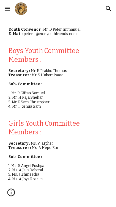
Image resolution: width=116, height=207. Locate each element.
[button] (7, 8)
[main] (58, 106)
